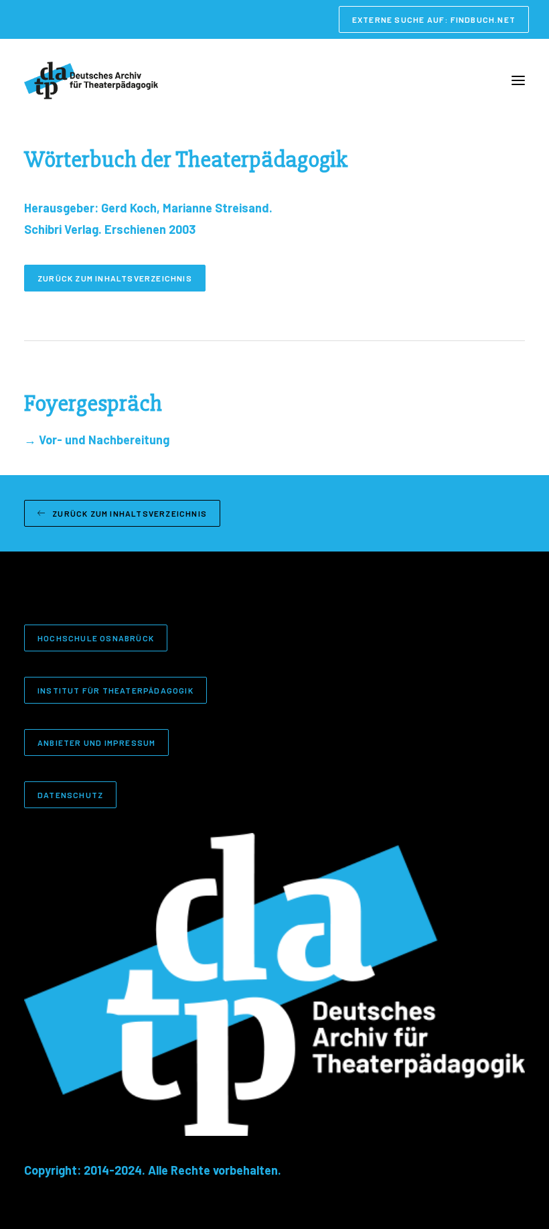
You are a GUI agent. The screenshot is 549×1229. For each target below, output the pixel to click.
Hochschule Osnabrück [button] (95, 638)
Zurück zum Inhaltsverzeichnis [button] (114, 278)
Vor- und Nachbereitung (96, 439)
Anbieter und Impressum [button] (96, 742)
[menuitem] (434, 19)
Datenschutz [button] (70, 794)
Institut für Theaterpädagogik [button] (115, 690)
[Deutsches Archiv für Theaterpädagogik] (91, 80)
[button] (518, 80)
